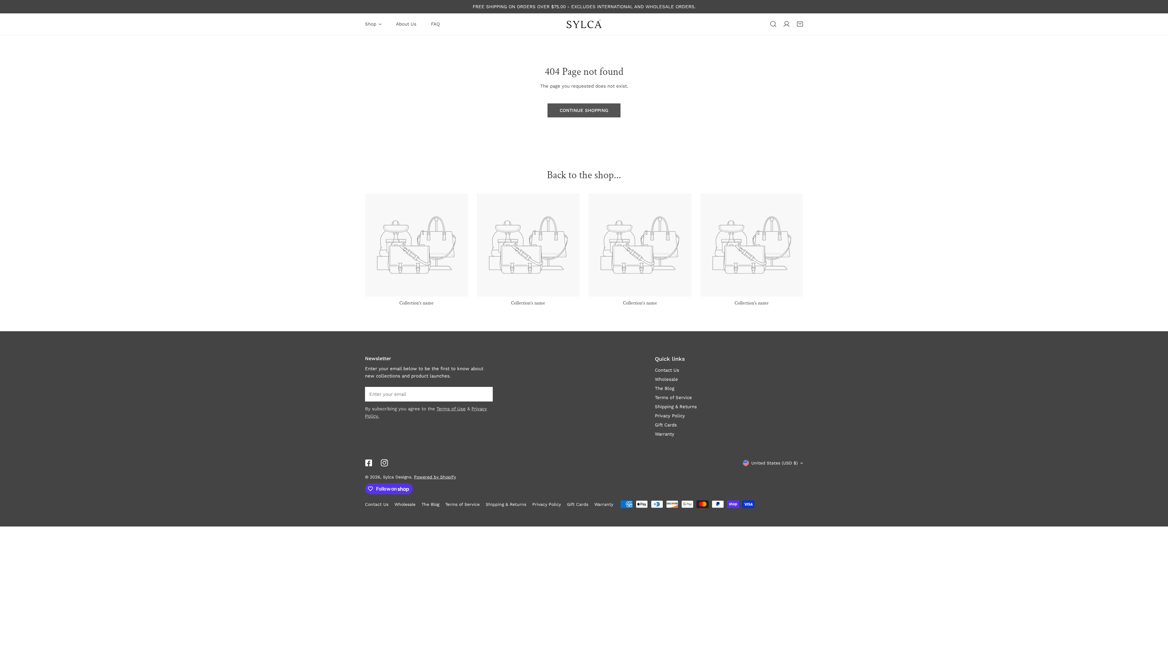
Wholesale (666, 379)
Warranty (664, 434)
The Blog (664, 388)
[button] (800, 24)
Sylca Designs (397, 476)
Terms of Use (451, 409)
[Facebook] (369, 463)
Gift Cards (666, 425)
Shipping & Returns (676, 406)
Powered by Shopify (435, 476)
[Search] (773, 24)
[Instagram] (384, 463)
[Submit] (485, 394)
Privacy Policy (670, 416)
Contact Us (667, 370)
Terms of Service (673, 397)
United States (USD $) (774, 463)
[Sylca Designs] (584, 24)
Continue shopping (584, 110)
